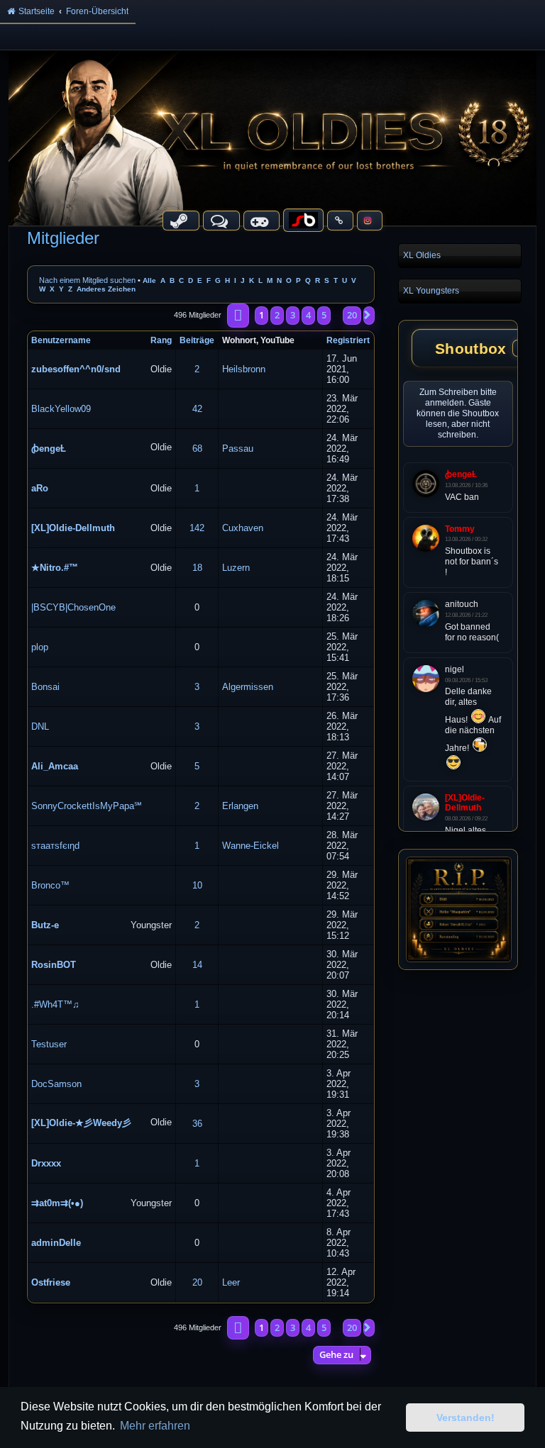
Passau (237, 448)
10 (197, 885)
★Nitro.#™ (54, 567)
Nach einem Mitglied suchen (87, 280)
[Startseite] (272, 137)
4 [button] (308, 314)
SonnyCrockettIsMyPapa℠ (86, 806)
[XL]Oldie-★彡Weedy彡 (81, 1123)
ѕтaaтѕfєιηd (55, 845)
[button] (238, 315)
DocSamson (56, 1084)
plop (39, 647)
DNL (40, 726)
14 (197, 964)
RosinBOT (53, 964)
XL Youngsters (431, 291)
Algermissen (247, 686)
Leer (231, 1282)
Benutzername (61, 340)
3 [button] (292, 314)
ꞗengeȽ (48, 448)
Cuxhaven (242, 528)
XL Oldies (422, 255)
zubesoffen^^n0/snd (76, 369)
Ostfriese (50, 1282)
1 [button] (261, 314)
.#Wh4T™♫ (55, 1004)
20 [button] (352, 314)
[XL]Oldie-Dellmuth (73, 528)
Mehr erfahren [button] (155, 1426)
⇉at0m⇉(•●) (57, 1203)
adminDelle (56, 1242)
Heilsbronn (243, 369)
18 (197, 567)
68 (197, 448)
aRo (39, 488)
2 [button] (277, 314)
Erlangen (240, 806)
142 (196, 528)
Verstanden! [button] (465, 1417)
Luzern (236, 567)
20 (197, 1282)
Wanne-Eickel (250, 845)
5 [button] (323, 314)
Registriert (348, 340)
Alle (149, 280)
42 (197, 408)
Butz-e (45, 925)
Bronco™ (50, 885)
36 (197, 1123)
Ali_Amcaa (54, 766)
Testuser (49, 1044)
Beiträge (197, 340)
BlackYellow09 (61, 408)
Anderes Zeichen (106, 289)
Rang (161, 340)
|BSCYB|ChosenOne (73, 607)
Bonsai (45, 686)
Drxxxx (46, 1163)
